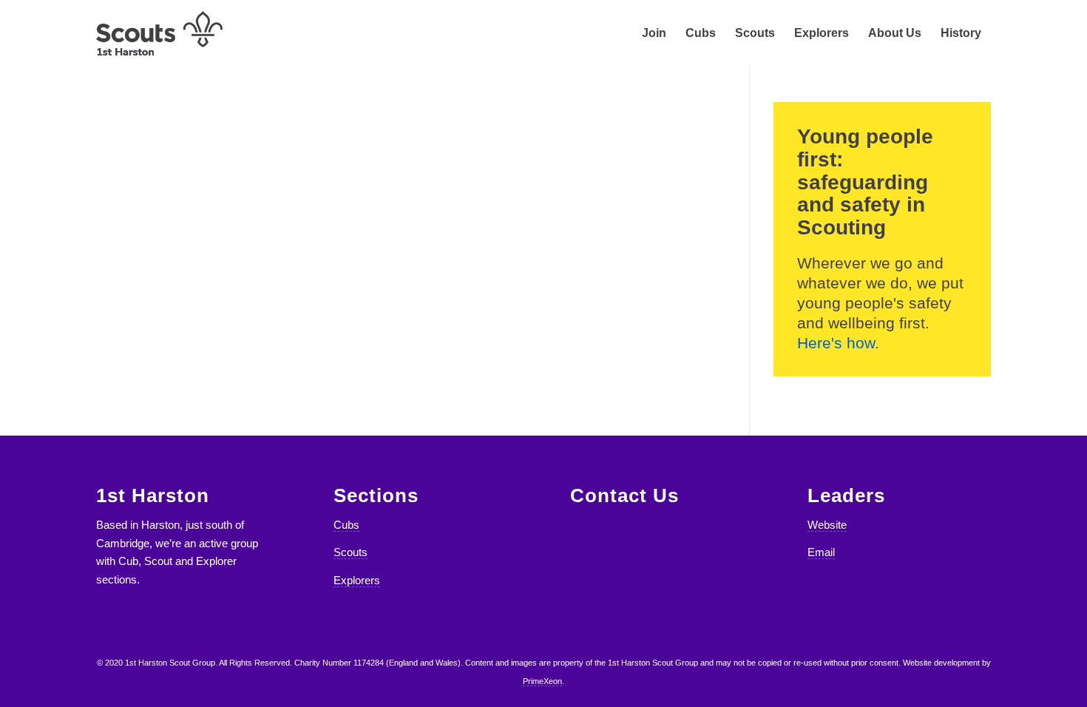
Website (827, 524)
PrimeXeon (542, 681)
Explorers (356, 580)
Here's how (836, 342)
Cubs (346, 524)
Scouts (350, 552)
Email (821, 552)
